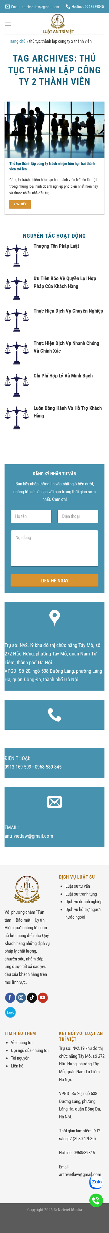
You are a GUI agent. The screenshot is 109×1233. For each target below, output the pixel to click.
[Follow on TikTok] (32, 998)
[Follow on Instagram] (21, 998)
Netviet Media (70, 1209)
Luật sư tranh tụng (81, 894)
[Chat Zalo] (10, 1012)
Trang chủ (17, 41)
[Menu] (8, 23)
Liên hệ (17, 1066)
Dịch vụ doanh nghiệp (83, 901)
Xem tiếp (20, 204)
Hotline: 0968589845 (87, 6)
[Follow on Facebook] (10, 998)
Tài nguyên (20, 1058)
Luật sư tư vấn (77, 886)
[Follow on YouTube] (43, 998)
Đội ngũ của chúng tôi (29, 1050)
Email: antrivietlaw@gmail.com (34, 7)
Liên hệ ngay (55, 581)
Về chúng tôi (21, 1042)
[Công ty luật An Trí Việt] (58, 24)
